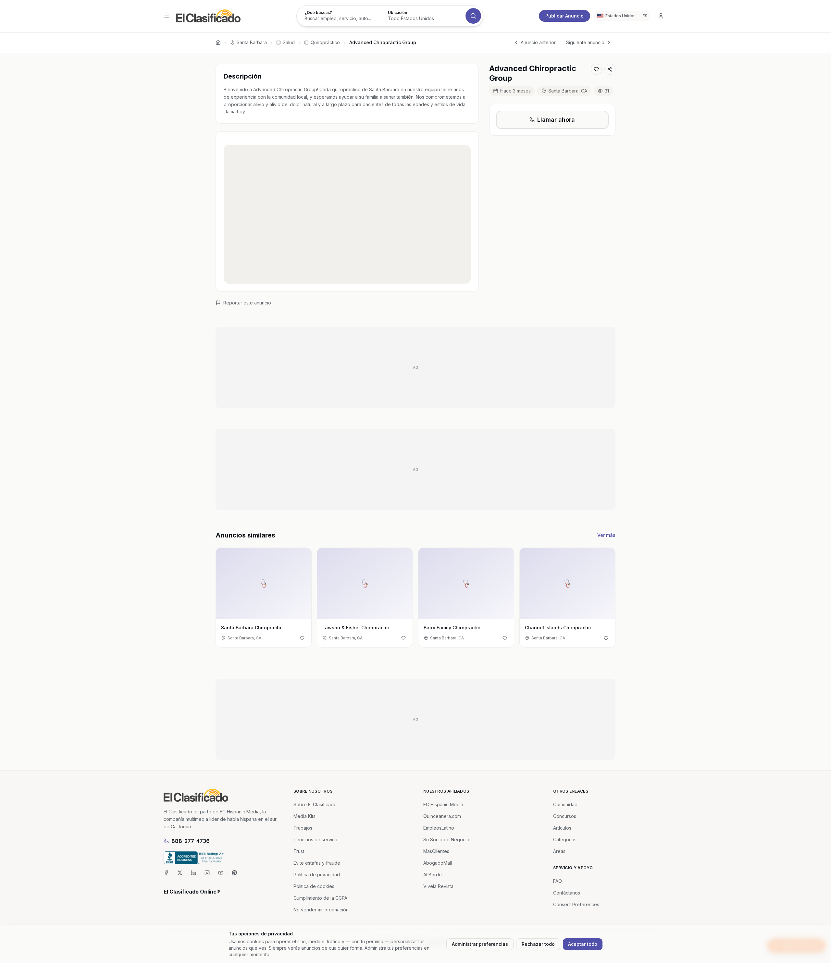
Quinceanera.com (442, 816)
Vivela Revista (438, 886)
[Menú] (166, 15)
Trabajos (302, 828)
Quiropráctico (325, 42)
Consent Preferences (576, 904)
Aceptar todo (582, 944)
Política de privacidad (316, 874)
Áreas (559, 851)
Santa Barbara (252, 42)
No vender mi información (321, 909)
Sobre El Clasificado (315, 804)
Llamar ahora (556, 119)
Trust (298, 851)
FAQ (557, 881)
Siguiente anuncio (585, 42)
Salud (289, 42)
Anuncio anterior (538, 42)
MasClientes (436, 851)
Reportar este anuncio (247, 302)
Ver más (606, 535)
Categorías (565, 839)
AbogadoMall (437, 863)
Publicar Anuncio (564, 16)
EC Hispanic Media (443, 804)
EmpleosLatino (438, 828)
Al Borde (432, 874)
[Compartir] (609, 69)
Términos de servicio (316, 839)
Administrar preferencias (480, 944)
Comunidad (565, 804)
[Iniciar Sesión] (660, 15)
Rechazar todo (538, 944)
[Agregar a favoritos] (596, 69)
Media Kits (304, 816)
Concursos (564, 816)
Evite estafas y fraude (316, 863)
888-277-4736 (190, 841)
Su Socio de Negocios (447, 839)
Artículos (562, 828)
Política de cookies (313, 886)
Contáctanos (566, 892)
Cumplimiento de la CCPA (320, 898)
